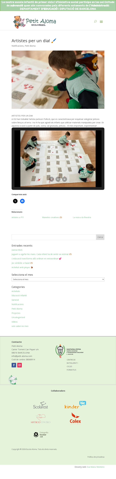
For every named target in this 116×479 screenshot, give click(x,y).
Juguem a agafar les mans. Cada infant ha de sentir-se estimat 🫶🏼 (42, 254)
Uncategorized (18, 317)
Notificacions (18, 45)
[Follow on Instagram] (19, 365)
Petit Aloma (30, 45)
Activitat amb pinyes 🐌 (22, 267)
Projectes (16, 313)
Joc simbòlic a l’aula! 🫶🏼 (22, 263)
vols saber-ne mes (20, 326)
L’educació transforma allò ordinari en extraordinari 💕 (36, 258)
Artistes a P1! (18, 217)
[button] (51, 179)
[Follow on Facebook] (14, 365)
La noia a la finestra (82, 217)
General (15, 300)
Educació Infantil (19, 295)
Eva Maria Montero (95, 467)
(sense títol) (17, 250)
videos (15, 321)
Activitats (16, 291)
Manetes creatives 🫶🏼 (52, 217)
